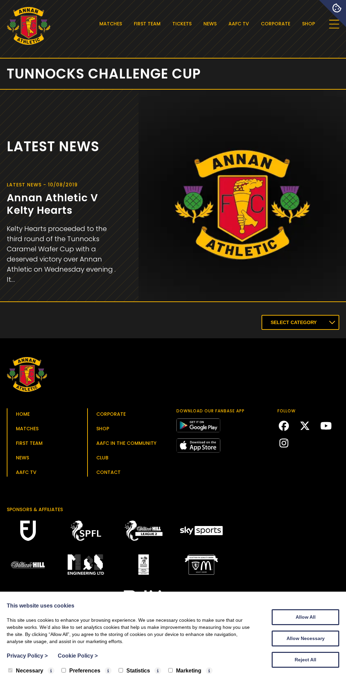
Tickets (182, 23)
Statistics (138, 670)
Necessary (29, 670)
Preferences (84, 670)
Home (23, 414)
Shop (308, 23)
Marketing (188, 670)
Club (102, 457)
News (210, 23)
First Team (147, 23)
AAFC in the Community (126, 443)
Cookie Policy (78, 656)
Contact (108, 472)
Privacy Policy (27, 656)
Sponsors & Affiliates (35, 509)
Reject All (305, 659)
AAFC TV (238, 23)
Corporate (275, 23)
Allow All (306, 617)
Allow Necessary (306, 638)
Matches (110, 23)
